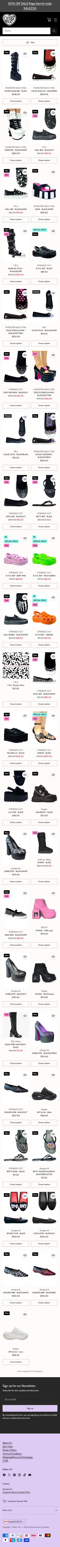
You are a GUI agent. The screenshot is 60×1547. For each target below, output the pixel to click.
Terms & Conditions (12, 1453)
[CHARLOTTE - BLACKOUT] (16, 970)
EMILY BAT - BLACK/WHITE (44, 694)
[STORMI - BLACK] (44, 843)
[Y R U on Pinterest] (14, 1475)
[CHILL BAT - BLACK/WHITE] (16, 185)
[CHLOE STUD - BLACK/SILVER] (44, 306)
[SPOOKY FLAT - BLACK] (16, 1209)
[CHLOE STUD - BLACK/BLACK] (16, 430)
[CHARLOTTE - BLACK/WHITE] (16, 847)
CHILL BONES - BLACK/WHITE (15, 635)
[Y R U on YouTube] (30, 1475)
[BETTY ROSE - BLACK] (16, 1147)
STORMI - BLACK (44, 862)
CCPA (5, 1460)
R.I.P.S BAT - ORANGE (44, 635)
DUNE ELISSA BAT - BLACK (16, 91)
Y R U (19, 1527)
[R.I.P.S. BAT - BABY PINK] (16, 551)
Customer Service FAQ (17, 1501)
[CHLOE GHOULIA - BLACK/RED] (44, 67)
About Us (7, 1442)
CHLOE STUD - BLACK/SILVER (44, 330)
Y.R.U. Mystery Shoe (15, 685)
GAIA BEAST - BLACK (44, 812)
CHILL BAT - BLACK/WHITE (16, 209)
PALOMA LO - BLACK (15, 753)
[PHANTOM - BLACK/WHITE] (16, 126)
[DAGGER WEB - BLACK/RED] (44, 1268)
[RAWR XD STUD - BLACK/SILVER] (16, 244)
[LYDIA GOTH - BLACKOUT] (44, 1209)
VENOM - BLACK (44, 753)
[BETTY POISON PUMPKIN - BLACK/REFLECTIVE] (44, 1147)
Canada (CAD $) (15, 1521)
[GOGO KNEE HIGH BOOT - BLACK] (16, 1025)
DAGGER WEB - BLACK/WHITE (15, 1292)
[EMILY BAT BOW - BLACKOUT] (16, 368)
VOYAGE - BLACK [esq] (44, 994)
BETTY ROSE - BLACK (16, 1171)
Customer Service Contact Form (16, 1492)
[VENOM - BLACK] (44, 729)
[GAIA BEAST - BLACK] (44, 788)
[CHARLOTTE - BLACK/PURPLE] (44, 1029)
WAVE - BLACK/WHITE (44, 209)
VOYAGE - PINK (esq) (44, 930)
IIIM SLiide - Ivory (15, 1352)
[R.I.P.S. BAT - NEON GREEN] (44, 551)
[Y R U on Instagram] (19, 1475)
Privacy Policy (10, 1450)
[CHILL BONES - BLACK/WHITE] (16, 610)
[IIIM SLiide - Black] (44, 1088)
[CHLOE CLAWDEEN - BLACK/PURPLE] (44, 430)
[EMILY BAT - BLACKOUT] (16, 492)
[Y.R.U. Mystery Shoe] (16, 665)
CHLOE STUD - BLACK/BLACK (16, 454)
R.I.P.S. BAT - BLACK (44, 268)
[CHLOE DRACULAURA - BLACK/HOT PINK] (16, 306)
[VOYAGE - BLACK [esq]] (44, 970)
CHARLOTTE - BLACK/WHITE (16, 871)
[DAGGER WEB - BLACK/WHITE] (16, 1268)
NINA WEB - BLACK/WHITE (16, 935)
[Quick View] (25, 54)
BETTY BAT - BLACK (44, 516)
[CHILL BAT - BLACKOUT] (44, 126)
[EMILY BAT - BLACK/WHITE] (44, 669)
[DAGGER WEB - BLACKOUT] (16, 1088)
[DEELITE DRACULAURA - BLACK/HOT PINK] (44, 368)
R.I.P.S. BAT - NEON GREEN (44, 575)
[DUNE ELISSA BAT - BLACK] (16, 67)
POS (26, 1527)
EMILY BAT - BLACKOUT (16, 516)
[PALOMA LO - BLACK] (16, 729)
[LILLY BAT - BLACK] (16, 788)
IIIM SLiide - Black (44, 1112)
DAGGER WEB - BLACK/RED (44, 1292)
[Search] (53, 31)
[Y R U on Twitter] (9, 1475)
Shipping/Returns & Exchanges (18, 1457)
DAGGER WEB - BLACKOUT (15, 1112)
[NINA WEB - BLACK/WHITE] (16, 908)
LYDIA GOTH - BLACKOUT (44, 1233)
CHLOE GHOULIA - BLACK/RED (44, 91)
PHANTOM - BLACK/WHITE (16, 150)
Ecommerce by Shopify (40, 1527)
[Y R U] (10, 20)
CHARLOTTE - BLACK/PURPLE (44, 1053)
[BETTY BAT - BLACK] (44, 492)
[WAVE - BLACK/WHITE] (44, 185)
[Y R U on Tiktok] (25, 1475)
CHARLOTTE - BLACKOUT (15, 994)
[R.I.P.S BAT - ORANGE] (44, 610)
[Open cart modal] (49, 19)
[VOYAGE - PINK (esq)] (44, 906)
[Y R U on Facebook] (4, 1475)
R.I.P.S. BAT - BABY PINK (16, 575)
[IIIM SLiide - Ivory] (16, 1327)
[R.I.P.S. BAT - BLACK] (44, 244)
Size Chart (8, 1446)
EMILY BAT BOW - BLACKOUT (16, 392)
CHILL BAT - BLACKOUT (44, 150)
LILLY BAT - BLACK (15, 812)
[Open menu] (55, 19)
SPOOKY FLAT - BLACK (15, 1233)
